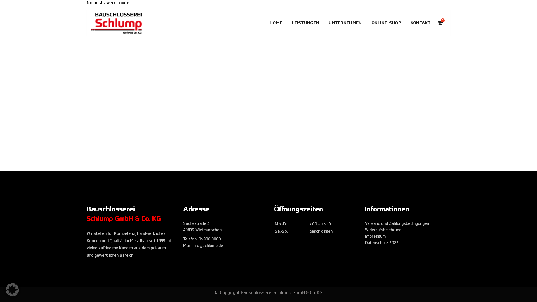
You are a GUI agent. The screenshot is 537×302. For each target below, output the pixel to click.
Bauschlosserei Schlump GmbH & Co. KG (281, 293)
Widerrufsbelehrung (383, 230)
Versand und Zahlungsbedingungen (397, 224)
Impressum (375, 237)
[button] (12, 289)
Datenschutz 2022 (382, 243)
